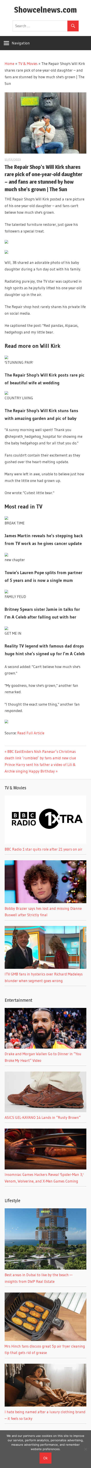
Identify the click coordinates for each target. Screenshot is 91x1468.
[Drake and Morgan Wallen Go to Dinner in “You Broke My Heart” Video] (45, 1047)
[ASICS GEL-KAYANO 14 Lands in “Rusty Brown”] (45, 1110)
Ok (45, 1458)
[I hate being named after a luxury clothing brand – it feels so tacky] (45, 1405)
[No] (85, 1449)
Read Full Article (30, 733)
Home (9, 63)
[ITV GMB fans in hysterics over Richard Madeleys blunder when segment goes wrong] (45, 967)
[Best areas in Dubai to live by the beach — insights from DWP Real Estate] (45, 1268)
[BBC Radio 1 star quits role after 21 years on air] (45, 842)
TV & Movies (28, 63)
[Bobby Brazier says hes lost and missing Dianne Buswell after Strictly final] (45, 901)
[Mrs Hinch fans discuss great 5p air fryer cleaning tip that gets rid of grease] (45, 1339)
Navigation (21, 43)
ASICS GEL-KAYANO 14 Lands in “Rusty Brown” (43, 1117)
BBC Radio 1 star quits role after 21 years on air (43, 849)
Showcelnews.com (45, 10)
